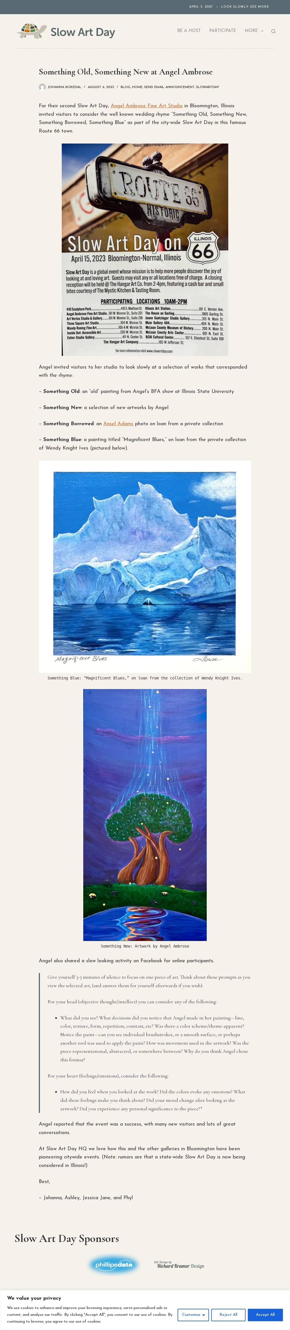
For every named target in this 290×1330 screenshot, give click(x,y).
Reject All (228, 1315)
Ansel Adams (118, 424)
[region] (145, 1310)
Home (137, 87)
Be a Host (189, 31)
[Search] (273, 31)
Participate (222, 31)
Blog (125, 87)
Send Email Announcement (169, 87)
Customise (191, 1315)
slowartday (207, 87)
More (251, 31)
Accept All (265, 1315)
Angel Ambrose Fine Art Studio (147, 106)
